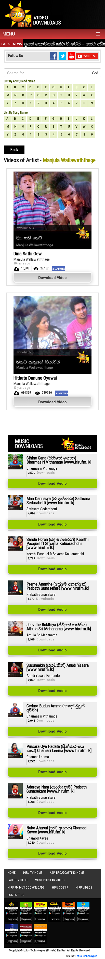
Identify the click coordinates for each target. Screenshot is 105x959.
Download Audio (52, 483)
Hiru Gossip (60, 887)
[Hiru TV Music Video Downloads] (33, 13)
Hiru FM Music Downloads (26, 887)
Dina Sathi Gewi (28, 254)
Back (14, 149)
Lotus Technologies (86, 956)
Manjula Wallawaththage (32, 259)
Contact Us (16, 895)
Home (12, 873)
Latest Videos (17, 880)
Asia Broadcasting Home (67, 873)
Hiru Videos (84, 887)
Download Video (52, 277)
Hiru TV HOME (32, 873)
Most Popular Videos (50, 880)
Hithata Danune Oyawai (35, 378)
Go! (95, 72)
